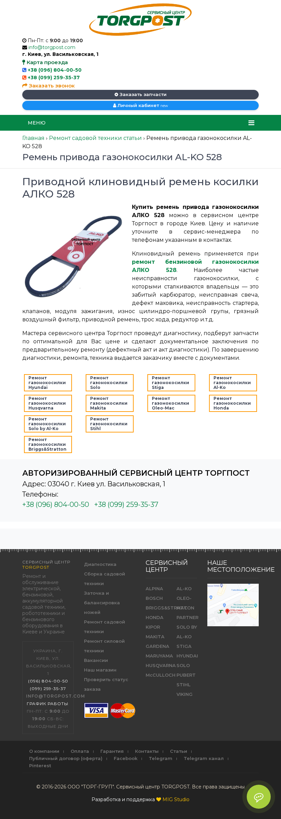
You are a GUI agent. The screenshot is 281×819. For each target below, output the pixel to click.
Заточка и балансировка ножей (102, 602)
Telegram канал (204, 758)
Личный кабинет (142, 105)
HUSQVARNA (161, 665)
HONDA (154, 617)
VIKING (184, 694)
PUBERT (186, 675)
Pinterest (40, 765)
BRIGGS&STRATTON (170, 607)
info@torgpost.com (51, 47)
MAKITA (155, 636)
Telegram (160, 758)
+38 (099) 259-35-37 (54, 77)
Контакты (147, 751)
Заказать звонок (51, 85)
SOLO (183, 665)
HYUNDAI (187, 655)
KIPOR (153, 627)
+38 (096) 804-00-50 (55, 70)
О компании (44, 751)
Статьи (178, 751)
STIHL (183, 684)
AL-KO (184, 588)
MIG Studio (176, 799)
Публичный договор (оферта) (65, 758)
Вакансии (96, 660)
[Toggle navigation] (251, 123)
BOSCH (154, 598)
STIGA (184, 646)
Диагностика (100, 564)
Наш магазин (100, 670)
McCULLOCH (160, 675)
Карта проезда (46, 62)
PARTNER (187, 617)
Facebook (125, 758)
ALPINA (154, 588)
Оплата (80, 751)
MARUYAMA (159, 655)
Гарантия (112, 751)
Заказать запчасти (142, 94)
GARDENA (157, 646)
